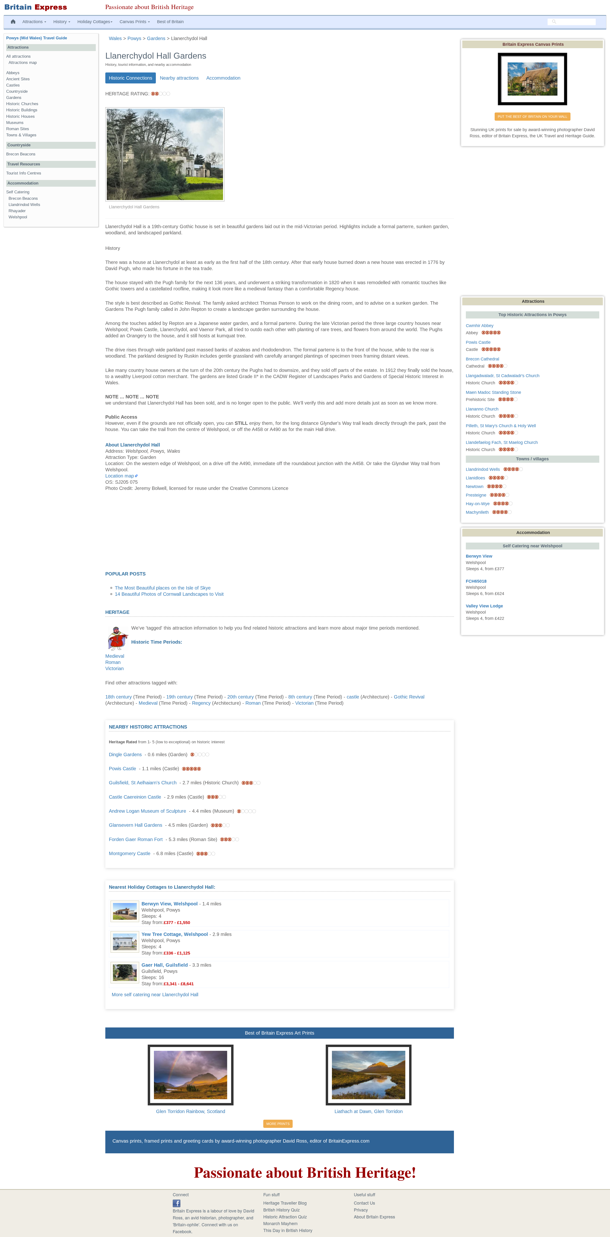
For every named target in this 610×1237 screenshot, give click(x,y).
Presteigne (476, 495)
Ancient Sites (18, 79)
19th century (179, 696)
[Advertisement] (279, 532)
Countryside (17, 91)
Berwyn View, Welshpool (170, 903)
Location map (119, 475)
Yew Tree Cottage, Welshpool (175, 934)
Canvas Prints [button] (133, 21)
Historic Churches (22, 104)
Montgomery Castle (129, 853)
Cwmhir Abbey (479, 325)
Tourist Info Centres (23, 173)
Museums (15, 122)
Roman (113, 662)
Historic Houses (20, 116)
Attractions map (23, 62)
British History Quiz (281, 1209)
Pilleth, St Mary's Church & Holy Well (501, 425)
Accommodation (223, 78)
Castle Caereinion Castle (135, 797)
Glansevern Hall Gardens (135, 825)
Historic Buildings (21, 110)
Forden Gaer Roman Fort (136, 839)
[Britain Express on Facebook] (176, 1203)
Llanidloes (475, 478)
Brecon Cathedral (482, 359)
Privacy (361, 1209)
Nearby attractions (179, 78)
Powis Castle (122, 768)
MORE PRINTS (278, 1124)
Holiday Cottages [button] (93, 21)
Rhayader (17, 211)
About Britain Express (374, 1216)
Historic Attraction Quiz (285, 1216)
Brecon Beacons (21, 154)
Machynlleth (477, 512)
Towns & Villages (21, 135)
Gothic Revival (409, 696)
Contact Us (364, 1203)
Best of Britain (170, 21)
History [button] (60, 21)
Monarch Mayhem (280, 1223)
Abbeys (13, 73)
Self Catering (17, 192)
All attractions (18, 56)
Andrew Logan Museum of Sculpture (148, 811)
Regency (201, 703)
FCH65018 (476, 581)
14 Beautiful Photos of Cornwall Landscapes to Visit (169, 594)
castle (353, 696)
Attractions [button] (33, 21)
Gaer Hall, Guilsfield (165, 965)
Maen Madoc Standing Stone (493, 392)
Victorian (114, 668)
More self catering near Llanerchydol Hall (155, 994)
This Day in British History (287, 1230)
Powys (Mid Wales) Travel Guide (36, 38)
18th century (118, 696)
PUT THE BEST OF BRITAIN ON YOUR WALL (532, 116)
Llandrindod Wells (24, 204)
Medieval (114, 656)
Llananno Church (482, 409)
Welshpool (18, 217)
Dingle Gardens (125, 754)
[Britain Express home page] (51, 7)
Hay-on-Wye (478, 503)
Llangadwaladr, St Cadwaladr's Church (502, 375)
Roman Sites (17, 129)
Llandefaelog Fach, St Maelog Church (502, 442)
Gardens (13, 97)
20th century (240, 696)
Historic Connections (130, 78)
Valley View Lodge (484, 606)
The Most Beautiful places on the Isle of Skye (163, 587)
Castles (13, 85)
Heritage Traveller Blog (285, 1203)
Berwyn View (479, 556)
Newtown (474, 486)
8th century (300, 696)
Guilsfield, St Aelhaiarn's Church (143, 782)
